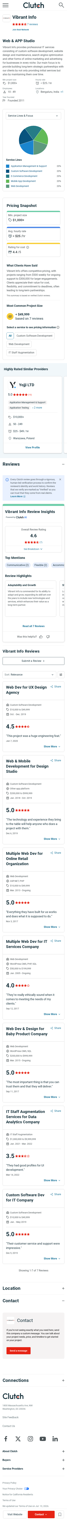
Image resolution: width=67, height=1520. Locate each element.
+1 (61, 91)
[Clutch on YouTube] (43, 1439)
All (10, 335)
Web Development (20, 186)
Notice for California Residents (17, 1494)
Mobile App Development (23, 181)
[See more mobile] (52, 747)
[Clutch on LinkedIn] (55, 1439)
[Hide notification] (60, 479)
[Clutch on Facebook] (5, 1439)
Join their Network (20, 30)
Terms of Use (8, 1500)
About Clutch (9, 1451)
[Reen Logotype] (12, 385)
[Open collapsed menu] (5, 5)
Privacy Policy (9, 1483)
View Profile (32, 447)
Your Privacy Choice (12, 1488)
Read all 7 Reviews (34, 626)
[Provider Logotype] (6, 18)
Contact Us (8, 1426)
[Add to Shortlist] (60, 1514)
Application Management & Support (29, 166)
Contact (39, 1514)
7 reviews (32, 24)
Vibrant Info (24, 17)
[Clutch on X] (18, 1439)
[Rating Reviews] (19, 24)
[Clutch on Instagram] (30, 1439)
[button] (29, 674)
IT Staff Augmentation (21, 352)
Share (57, 686)
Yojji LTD (26, 385)
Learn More (16, 496)
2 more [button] (38, 407)
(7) (41, 542)
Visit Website (14, 1514)
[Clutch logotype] (33, 5)
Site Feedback (10, 1417)
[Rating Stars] (20, 395)
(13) (30, 395)
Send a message (18, 1350)
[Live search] (61, 5)
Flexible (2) (40, 565)
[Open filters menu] (61, 674)
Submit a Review (31, 660)
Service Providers (12, 1468)
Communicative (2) (18, 565)
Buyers (6, 1460)
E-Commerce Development (24, 176)
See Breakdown (31, 549)
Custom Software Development (26, 171)
